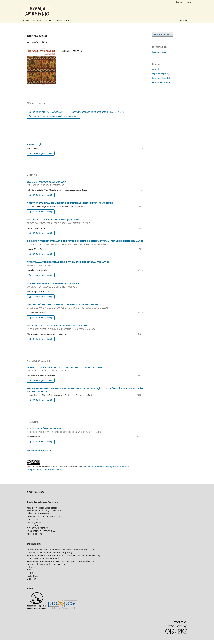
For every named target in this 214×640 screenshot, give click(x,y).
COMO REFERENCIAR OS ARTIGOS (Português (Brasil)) (54, 116)
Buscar (185, 20)
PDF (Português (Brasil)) (42, 153)
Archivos (37, 20)
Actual (26, 20)
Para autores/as (159, 52)
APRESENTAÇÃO (35, 144)
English (155, 69)
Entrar (188, 2)
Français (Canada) (161, 78)
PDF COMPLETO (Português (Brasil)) (47, 112)
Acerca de (62, 20)
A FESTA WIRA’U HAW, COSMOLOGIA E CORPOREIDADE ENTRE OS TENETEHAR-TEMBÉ (70, 202)
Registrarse (178, 2)
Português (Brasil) (161, 82)
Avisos (49, 20)
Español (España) (160, 73)
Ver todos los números (37, 450)
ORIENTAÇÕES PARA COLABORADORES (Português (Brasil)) (98, 112)
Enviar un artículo (162, 34)
